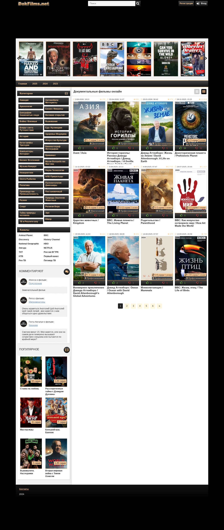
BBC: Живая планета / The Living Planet (120, 221)
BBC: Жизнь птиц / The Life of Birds (189, 289)
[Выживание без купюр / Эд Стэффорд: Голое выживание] (31, 59)
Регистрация (186, 3)
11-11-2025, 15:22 (82, 167)
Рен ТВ (22, 260)
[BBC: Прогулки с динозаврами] (112, 59)
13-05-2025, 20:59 (184, 234)
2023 (55, 84)
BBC (46, 235)
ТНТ (21, 252)
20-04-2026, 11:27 (116, 99)
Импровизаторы (37, 302)
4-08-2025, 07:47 (150, 167)
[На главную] (33, 3)
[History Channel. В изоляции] (166, 59)
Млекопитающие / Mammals (152, 289)
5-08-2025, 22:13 (116, 167)
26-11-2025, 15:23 (184, 99)
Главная (22, 84)
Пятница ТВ (50, 260)
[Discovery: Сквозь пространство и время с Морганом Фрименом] (58, 59)
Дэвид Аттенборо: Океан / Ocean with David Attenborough (122, 290)
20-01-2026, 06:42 (150, 99)
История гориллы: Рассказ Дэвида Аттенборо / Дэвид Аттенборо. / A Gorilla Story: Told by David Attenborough (120, 157)
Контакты (24, 489)
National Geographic (29, 243)
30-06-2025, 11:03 (82, 234)
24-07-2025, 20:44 (184, 167)
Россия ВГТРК (51, 252)
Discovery (24, 239)
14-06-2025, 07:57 (150, 234)
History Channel (52, 239)
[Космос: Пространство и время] (139, 59)
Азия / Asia (79, 152)
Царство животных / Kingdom (86, 221)
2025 (34, 84)
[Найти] (138, 3)
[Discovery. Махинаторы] (193, 59)
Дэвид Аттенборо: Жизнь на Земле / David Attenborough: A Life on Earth (156, 157)
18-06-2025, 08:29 (116, 234)
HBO (46, 243)
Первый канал (51, 256)
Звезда (22, 248)
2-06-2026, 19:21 (82, 99)
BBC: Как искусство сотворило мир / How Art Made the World (190, 223)
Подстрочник (35, 283)
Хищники (33, 325)
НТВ (21, 256)
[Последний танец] (85, 59)
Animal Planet (26, 235)
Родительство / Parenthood (150, 221)
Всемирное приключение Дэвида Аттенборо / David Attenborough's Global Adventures (88, 291)
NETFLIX (48, 248)
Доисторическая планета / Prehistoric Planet (190, 154)
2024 (45, 84)
